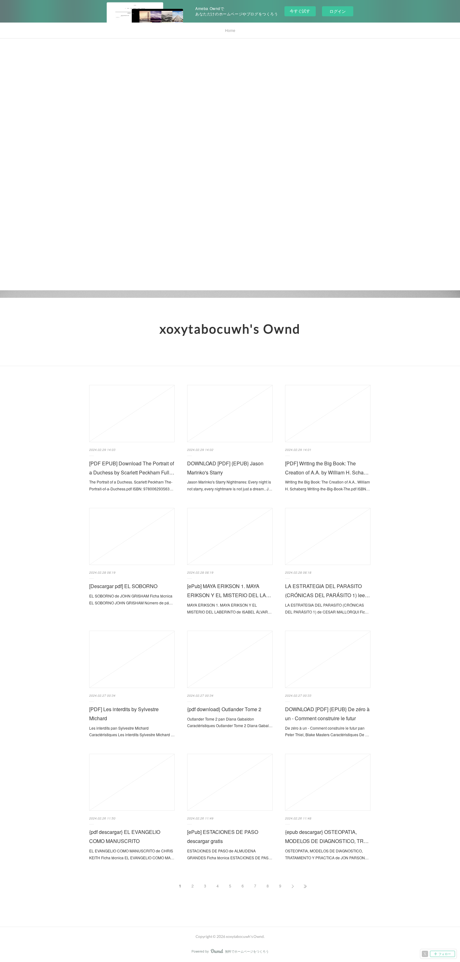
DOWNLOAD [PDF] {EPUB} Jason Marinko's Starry (225, 468)
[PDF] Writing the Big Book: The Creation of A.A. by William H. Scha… (327, 468)
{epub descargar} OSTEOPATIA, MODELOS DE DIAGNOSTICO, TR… (327, 836)
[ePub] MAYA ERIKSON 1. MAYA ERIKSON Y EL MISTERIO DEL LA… (229, 590)
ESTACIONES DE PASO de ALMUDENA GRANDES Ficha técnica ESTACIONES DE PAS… (229, 854)
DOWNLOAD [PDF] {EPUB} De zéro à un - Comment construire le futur (327, 714)
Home (230, 30)
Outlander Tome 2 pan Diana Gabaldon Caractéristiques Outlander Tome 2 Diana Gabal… (230, 722)
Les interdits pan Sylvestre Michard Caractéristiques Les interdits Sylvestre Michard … (132, 731)
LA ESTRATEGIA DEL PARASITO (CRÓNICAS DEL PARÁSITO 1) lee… (327, 590)
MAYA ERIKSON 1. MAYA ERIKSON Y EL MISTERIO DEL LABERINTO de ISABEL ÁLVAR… (229, 608)
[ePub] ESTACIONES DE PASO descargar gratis (222, 836)
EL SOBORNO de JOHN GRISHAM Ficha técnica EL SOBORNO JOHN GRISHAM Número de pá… (131, 599)
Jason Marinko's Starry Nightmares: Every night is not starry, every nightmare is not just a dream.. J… (229, 485)
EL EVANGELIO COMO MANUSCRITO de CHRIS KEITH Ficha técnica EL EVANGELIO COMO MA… (131, 854)
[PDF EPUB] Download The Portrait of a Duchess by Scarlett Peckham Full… (131, 468)
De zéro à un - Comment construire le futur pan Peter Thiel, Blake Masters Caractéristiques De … (327, 731)
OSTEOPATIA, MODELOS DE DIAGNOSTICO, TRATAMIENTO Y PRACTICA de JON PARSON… (327, 854)
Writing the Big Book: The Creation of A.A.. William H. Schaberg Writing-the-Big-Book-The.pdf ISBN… (327, 485)
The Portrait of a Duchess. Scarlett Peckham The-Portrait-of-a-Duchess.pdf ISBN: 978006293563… (131, 485)
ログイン (338, 11)
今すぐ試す (300, 11)
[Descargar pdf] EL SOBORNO (123, 586)
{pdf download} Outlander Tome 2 (224, 709)
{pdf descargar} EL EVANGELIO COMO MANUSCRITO (124, 836)
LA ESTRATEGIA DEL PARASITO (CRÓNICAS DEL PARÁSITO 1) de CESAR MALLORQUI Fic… (327, 608)
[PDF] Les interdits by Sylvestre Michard (124, 714)
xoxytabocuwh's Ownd (230, 328)
